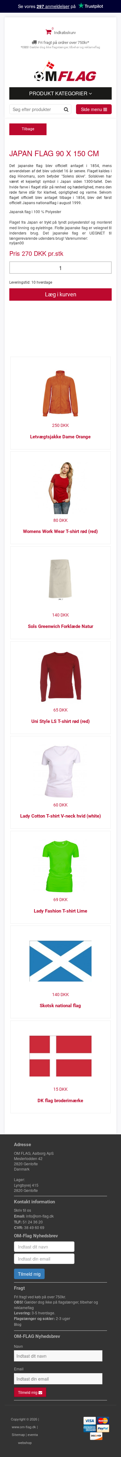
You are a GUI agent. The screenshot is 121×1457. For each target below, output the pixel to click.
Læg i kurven (60, 294)
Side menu (92, 109)
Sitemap (18, 1435)
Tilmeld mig (29, 1274)
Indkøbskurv (64, 32)
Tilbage (28, 129)
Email (19, 1368)
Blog (17, 1324)
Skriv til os (22, 1210)
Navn (18, 1346)
